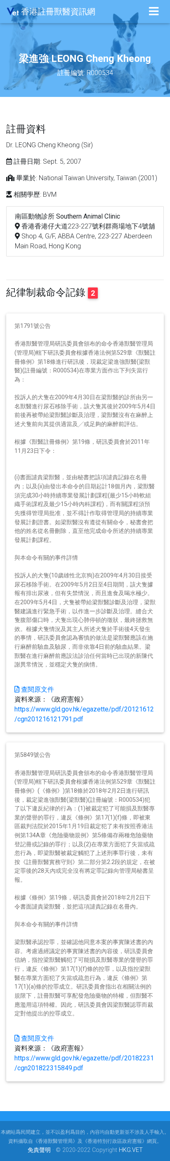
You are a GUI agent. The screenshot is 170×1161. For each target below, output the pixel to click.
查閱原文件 (36, 689)
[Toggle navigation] (153, 11)
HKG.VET (131, 1150)
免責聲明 (39, 1150)
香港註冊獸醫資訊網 (57, 11)
